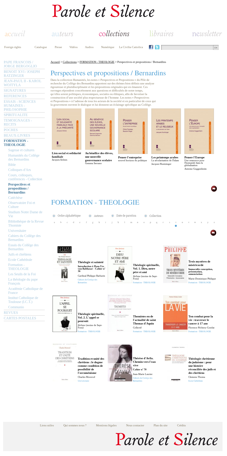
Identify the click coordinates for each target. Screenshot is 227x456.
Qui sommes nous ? (74, 425)
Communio (16, 307)
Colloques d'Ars (19, 170)
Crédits (181, 425)
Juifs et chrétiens (19, 254)
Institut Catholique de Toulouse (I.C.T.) (23, 300)
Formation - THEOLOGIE (18, 267)
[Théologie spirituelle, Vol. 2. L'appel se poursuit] (65, 331)
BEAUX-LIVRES (17, 135)
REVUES (11, 312)
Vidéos (73, 47)
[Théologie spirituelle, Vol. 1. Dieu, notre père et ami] (120, 282)
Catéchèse (15, 198)
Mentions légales (106, 425)
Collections (70, 62)
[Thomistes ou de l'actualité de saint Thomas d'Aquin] (120, 331)
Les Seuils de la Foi (22, 274)
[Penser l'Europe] (199, 153)
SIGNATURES (15, 90)
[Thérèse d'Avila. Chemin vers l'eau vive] (120, 380)
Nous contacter (135, 425)
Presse (58, 47)
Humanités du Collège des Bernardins (23, 157)
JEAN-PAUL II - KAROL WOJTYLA (22, 83)
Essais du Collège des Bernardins (23, 247)
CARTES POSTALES (20, 318)
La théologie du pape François (23, 281)
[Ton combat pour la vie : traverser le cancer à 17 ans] (175, 331)
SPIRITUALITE (16, 115)
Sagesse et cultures (21, 150)
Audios (89, 47)
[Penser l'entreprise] (133, 153)
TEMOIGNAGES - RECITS (18, 122)
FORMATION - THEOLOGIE (16, 143)
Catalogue (41, 47)
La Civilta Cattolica (131, 47)
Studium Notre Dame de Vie (25, 214)
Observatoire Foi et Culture (21, 205)
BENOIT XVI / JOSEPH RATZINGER (22, 74)
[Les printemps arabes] (166, 153)
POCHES (11, 130)
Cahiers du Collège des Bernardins (24, 238)
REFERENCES (15, 96)
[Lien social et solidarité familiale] (66, 148)
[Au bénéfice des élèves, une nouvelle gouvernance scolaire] (100, 148)
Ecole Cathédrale (20, 260)
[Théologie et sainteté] (65, 282)
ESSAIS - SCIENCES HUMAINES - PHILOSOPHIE (20, 105)
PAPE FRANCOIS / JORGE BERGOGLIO (20, 64)
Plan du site (161, 425)
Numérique (107, 47)
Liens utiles (47, 425)
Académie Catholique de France (25, 291)
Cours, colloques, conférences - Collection (25, 177)
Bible (12, 165)
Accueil (55, 62)
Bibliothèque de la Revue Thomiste (26, 223)
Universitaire (17, 231)
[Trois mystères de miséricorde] (175, 282)
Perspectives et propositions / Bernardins (19, 188)
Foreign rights (12, 47)
